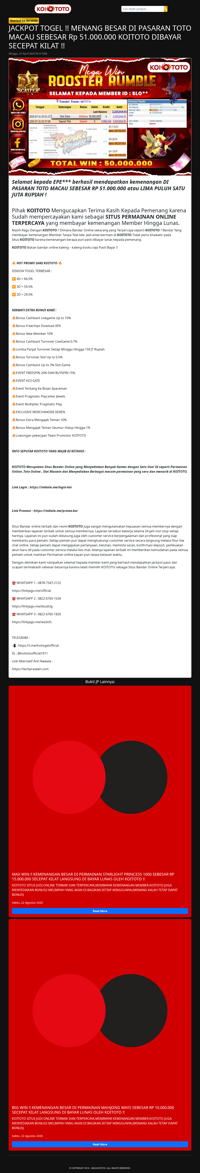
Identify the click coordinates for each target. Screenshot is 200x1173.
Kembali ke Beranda (23, 21)
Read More (100, 911)
